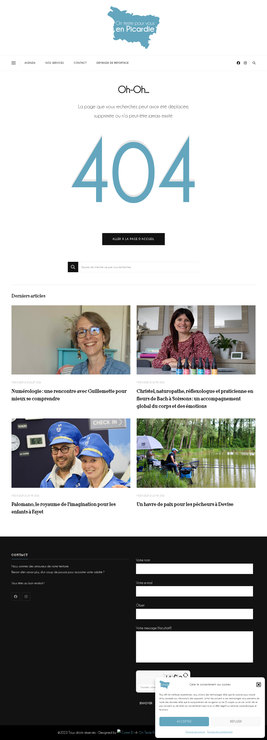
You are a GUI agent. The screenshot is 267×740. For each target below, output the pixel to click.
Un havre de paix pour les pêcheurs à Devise (185, 504)
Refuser (236, 721)
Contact (80, 62)
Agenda (30, 62)
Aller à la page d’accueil (133, 239)
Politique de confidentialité (220, 732)
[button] (259, 685)
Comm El (127, 733)
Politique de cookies (195, 732)
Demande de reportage (113, 62)
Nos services (54, 62)
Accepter (184, 721)
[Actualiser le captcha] (185, 675)
